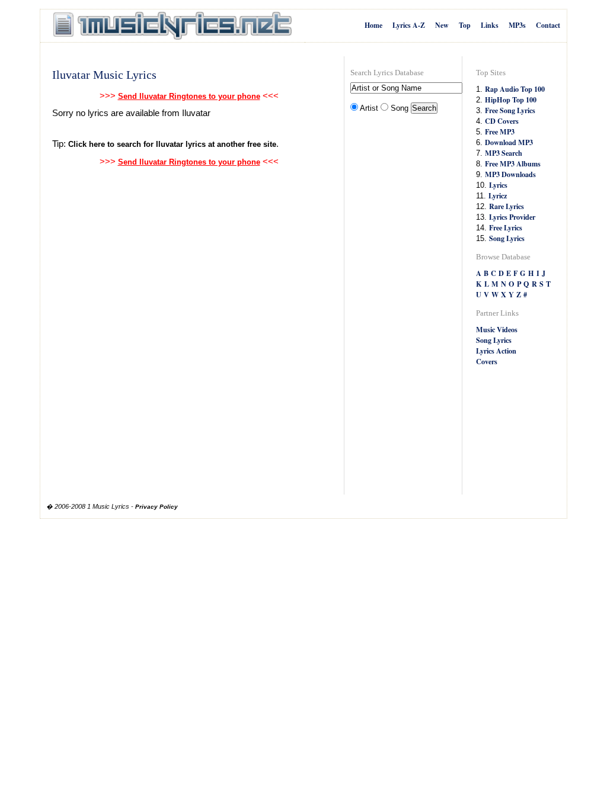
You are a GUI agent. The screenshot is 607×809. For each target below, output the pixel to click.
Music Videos (496, 329)
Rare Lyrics (506, 206)
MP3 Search (503, 152)
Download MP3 (509, 142)
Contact (548, 25)
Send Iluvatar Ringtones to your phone (189, 96)
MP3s (517, 25)
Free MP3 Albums (513, 163)
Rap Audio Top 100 (515, 89)
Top (465, 25)
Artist (369, 108)
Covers (486, 361)
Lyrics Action (496, 350)
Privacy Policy (156, 506)
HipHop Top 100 (510, 99)
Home (373, 25)
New (442, 25)
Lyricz (497, 195)
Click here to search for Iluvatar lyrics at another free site (172, 144)
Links (490, 25)
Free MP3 (500, 131)
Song (399, 108)
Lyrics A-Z (408, 25)
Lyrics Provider (512, 216)
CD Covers (502, 120)
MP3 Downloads (510, 174)
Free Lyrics (505, 227)
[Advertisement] (397, 305)
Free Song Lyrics (510, 110)
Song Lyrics (507, 238)
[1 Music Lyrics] (172, 26)
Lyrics (498, 184)
